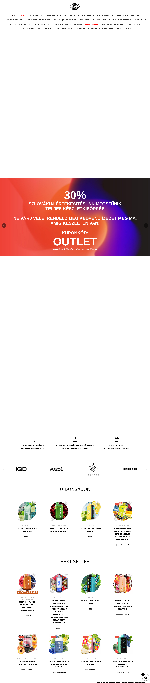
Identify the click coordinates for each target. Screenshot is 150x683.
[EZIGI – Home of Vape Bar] (75, 6)
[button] (4, 225)
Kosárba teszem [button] (27, 519)
